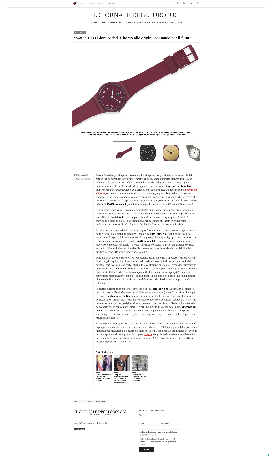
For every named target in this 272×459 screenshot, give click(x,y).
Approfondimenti (108, 23)
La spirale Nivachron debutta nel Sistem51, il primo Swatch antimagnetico (122, 379)
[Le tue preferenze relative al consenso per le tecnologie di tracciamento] (268, 455)
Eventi (122, 23)
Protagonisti (143, 23)
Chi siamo (91, 3)
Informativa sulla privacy (161, 439)
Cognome (165, 423)
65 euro (148, 334)
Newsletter (113, 3)
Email (141, 415)
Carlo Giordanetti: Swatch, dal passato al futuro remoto (103, 378)
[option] (136, 90)
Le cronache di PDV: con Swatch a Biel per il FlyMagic (139, 378)
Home (82, 3)
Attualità (93, 23)
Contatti (101, 3)
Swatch (77, 402)
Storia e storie (159, 23)
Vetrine (131, 23)
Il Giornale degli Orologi (136, 14)
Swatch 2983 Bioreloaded (95, 402)
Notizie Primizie (176, 23)
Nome (141, 423)
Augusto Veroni (83, 179)
